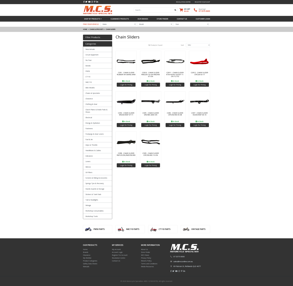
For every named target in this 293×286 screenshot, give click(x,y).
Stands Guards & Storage (94, 189)
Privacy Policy (146, 258)
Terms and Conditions (149, 264)
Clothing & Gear (91, 104)
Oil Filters (88, 172)
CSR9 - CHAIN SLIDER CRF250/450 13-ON (150, 154)
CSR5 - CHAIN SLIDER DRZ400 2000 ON (150, 114)
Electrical (88, 117)
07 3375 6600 (204, 11)
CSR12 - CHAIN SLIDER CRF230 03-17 (199, 73)
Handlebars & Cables (93, 150)
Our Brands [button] (143, 19)
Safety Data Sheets (90, 264)
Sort (182, 45)
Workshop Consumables (94, 211)
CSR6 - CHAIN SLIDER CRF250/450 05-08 (175, 114)
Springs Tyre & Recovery (94, 183)
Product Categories (90, 261)
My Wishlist (87, 258)
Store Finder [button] (162, 19)
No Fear (88, 60)
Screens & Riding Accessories (96, 178)
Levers (87, 161)
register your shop (202, 2)
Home (85, 249)
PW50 (87, 71)
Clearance (89, 99)
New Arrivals (90, 49)
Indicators (89, 156)
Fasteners (89, 128)
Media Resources (147, 266)
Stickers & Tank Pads (93, 194)
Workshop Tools (91, 216)
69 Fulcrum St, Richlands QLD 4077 (187, 266)
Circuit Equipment (91, 55)
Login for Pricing (126, 85)
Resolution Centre (118, 258)
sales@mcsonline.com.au (183, 261)
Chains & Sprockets (92, 93)
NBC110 (88, 82)
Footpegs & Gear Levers (94, 134)
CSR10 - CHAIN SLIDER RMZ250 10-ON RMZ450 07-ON (150, 74)
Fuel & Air (89, 139)
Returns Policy (146, 261)
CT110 (87, 77)
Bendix (88, 66)
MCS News (145, 255)
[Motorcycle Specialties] (97, 10)
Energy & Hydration (92, 123)
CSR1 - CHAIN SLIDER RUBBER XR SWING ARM (126, 73)
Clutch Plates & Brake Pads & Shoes (96, 111)
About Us (144, 249)
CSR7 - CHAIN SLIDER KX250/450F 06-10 (199, 114)
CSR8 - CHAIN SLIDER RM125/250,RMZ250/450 (126, 154)
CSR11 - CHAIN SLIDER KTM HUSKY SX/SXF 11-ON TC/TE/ (175, 74)
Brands (85, 252)
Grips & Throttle (91, 145)
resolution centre (183, 2)
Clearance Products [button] (120, 19)
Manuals (86, 266)
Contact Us (116, 261)
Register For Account (120, 255)
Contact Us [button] (182, 19)
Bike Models (90, 88)
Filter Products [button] (92, 37)
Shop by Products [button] (92, 19)
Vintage (88, 205)
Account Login (117, 252)
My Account (116, 249)
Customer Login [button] (203, 19)
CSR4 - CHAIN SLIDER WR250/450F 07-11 (126, 114)
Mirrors (88, 167)
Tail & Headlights (91, 200)
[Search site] (175, 10)
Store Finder (145, 252)
